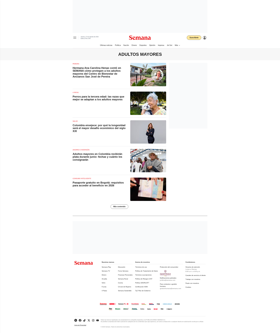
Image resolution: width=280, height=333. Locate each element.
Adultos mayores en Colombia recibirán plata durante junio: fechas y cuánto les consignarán (97, 156)
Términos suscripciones (143, 275)
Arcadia (104, 279)
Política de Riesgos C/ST (143, 279)
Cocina (120, 283)
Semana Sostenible (124, 291)
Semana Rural (123, 279)
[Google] (75, 320)
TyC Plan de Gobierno (142, 291)
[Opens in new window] (80, 320)
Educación (121, 267)
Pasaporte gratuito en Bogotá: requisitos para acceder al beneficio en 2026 (98, 184)
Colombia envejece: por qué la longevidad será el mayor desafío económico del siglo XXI (99, 128)
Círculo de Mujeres (124, 287)
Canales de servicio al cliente (196, 275)
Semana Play (106, 267)
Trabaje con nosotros (193, 279)
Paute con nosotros (192, 283)
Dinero (104, 275)
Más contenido (119, 206)
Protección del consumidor (169, 267)
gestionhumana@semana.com (170, 288)
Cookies (188, 287)
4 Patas (104, 291)
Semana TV (106, 271)
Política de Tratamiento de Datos (146, 271)
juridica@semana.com (167, 280)
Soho (103, 283)
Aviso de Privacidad (82, 325)
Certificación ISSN (141, 287)
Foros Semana (123, 271)
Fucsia (104, 287)
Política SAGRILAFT (142, 283)
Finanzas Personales (125, 275)
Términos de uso (141, 267)
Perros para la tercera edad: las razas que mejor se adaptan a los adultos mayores (98, 98)
